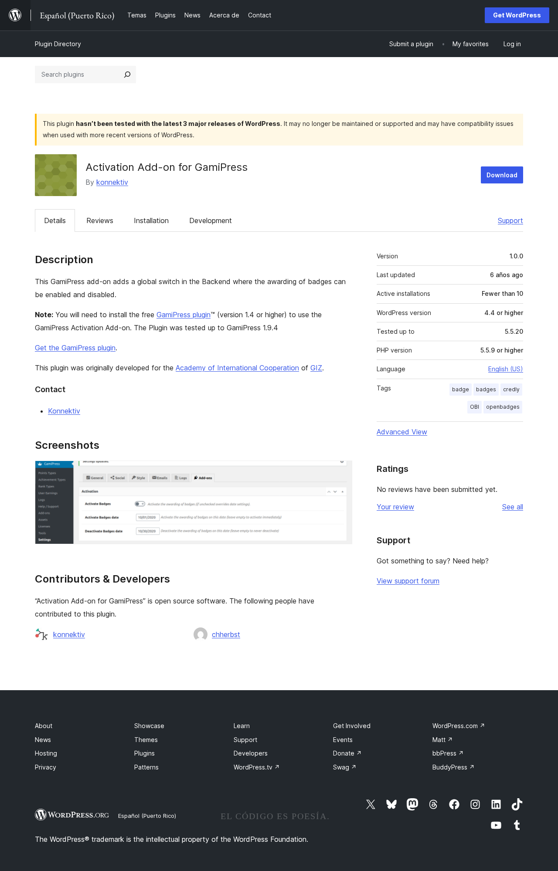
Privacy (45, 767)
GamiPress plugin (184, 314)
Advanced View (402, 431)
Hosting (46, 753)
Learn (242, 725)
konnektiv (112, 182)
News (43, 739)
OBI (474, 406)
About (43, 725)
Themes (146, 739)
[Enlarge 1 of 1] (340, 472)
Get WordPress (517, 15)
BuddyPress (453, 767)
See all (512, 506)
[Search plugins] (127, 74)
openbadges (503, 406)
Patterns (146, 767)
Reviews (99, 220)
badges (486, 389)
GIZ (316, 367)
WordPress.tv (257, 767)
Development (210, 220)
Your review (395, 506)
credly (511, 389)
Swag (345, 767)
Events (343, 739)
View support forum (408, 580)
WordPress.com (458, 725)
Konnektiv (64, 411)
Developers (251, 753)
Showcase (149, 725)
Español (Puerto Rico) (147, 815)
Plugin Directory (58, 43)
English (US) (505, 369)
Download (502, 175)
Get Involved (352, 725)
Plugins (144, 753)
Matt (442, 739)
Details (55, 220)
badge (460, 389)
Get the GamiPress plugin (75, 347)
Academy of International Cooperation (237, 367)
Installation (151, 220)
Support (510, 220)
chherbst (226, 634)
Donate (347, 753)
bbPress (448, 753)
